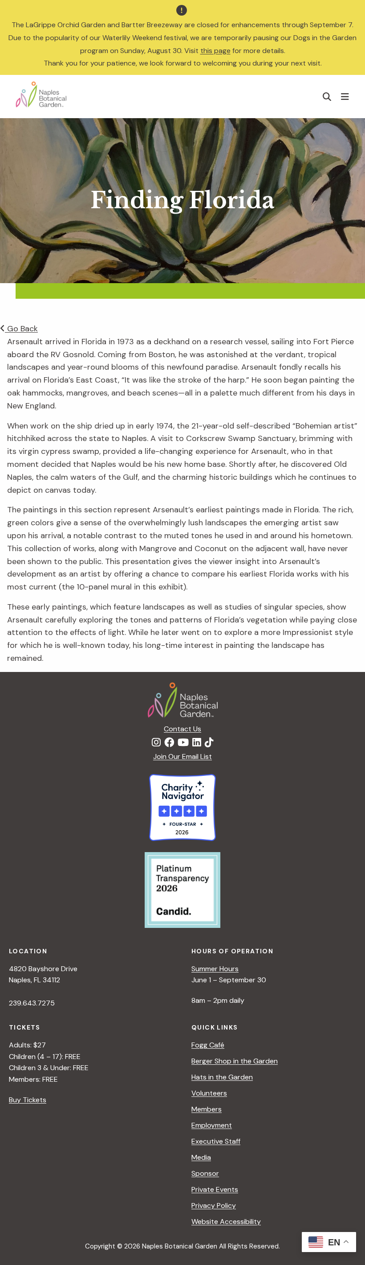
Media (201, 1157)
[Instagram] (156, 743)
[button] (327, 96)
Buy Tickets (27, 1099)
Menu (346, 96)
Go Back (21, 328)
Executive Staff (215, 1141)
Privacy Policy (213, 1205)
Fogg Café (207, 1045)
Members (206, 1109)
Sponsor (205, 1173)
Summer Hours (215, 968)
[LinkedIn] (196, 743)
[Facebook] (169, 743)
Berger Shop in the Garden (234, 1061)
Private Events (214, 1189)
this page (215, 50)
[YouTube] (183, 743)
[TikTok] (209, 743)
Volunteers (209, 1093)
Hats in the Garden (222, 1077)
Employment (211, 1125)
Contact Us (182, 728)
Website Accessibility (226, 1221)
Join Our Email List (182, 756)
